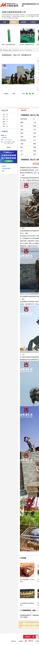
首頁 (1, 50)
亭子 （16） (6, 117)
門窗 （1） (5, 124)
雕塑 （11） (6, 121)
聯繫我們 (21, 641)
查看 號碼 (4, 137)
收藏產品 (6, 93)
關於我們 (13, 641)
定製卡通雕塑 (24, 617)
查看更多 (8, 147)
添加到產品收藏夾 (6, 168)
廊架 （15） (6, 119)
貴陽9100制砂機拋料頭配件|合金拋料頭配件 (12, 44)
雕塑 (10, 50)
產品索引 (4, 166)
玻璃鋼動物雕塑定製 (25, 615)
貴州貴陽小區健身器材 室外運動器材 (28, 44)
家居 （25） (6, 114)
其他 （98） (6, 126)
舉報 (14, 93)
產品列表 (5, 50)
